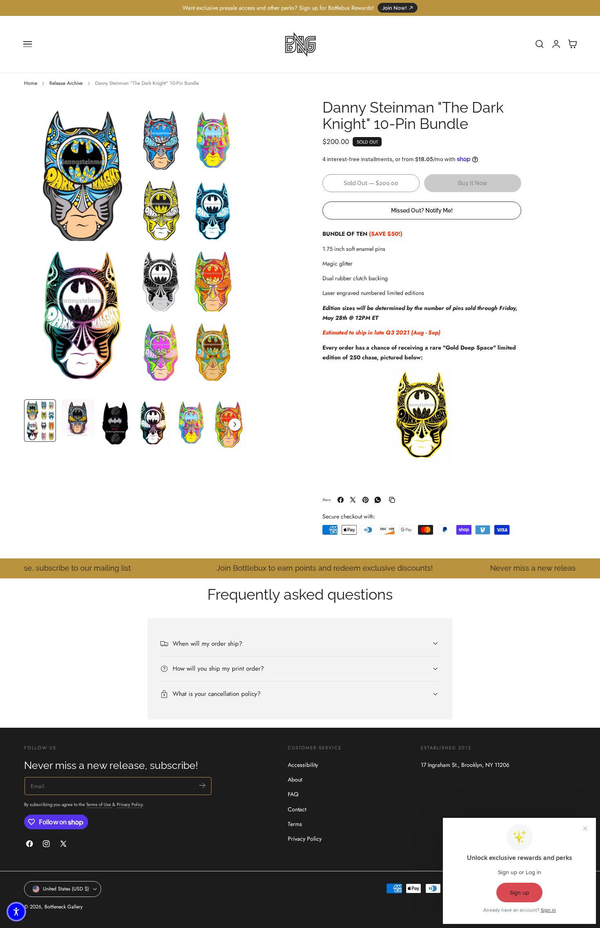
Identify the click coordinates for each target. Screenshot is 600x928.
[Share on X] (353, 500)
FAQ (293, 794)
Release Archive (65, 83)
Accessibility (303, 765)
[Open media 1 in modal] (230, 113)
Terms (295, 823)
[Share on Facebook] (340, 500)
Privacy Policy (129, 805)
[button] (27, 44)
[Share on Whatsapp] (378, 500)
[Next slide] (235, 425)
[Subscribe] (202, 785)
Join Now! (394, 8)
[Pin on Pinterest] (365, 500)
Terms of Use (99, 805)
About (295, 779)
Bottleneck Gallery (63, 906)
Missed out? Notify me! (422, 209)
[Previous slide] (34, 425)
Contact (297, 809)
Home (30, 83)
